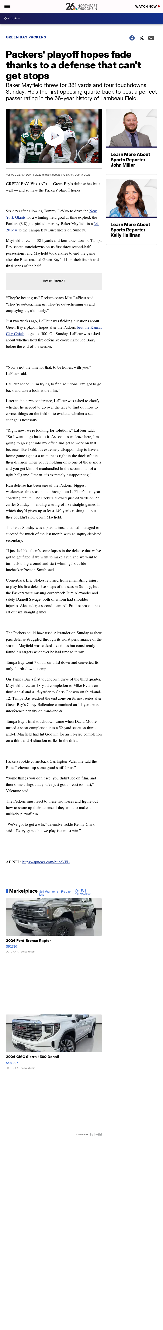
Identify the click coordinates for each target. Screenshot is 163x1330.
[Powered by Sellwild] (96, 1134)
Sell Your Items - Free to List (55, 893)
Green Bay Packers (26, 37)
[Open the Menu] (7, 6)
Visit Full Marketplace (83, 892)
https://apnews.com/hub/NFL (46, 861)
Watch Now (146, 6)
